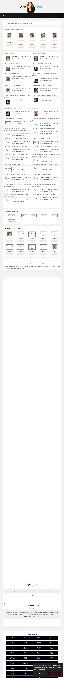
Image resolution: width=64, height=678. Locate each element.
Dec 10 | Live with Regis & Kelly (12, 63)
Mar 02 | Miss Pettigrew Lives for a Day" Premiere (45, 164)
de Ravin (38, 653)
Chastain (38, 662)
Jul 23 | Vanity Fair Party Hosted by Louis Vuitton (17, 146)
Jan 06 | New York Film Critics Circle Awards (44, 194)
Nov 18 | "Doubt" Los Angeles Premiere (42, 85)
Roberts (51, 653)
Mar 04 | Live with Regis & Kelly (12, 164)
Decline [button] (41, 673)
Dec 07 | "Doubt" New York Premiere (42, 63)
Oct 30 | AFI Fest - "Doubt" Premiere (13, 118)
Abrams (51, 638)
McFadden (12, 658)
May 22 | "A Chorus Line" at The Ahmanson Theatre (45, 146)
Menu (4, 16)
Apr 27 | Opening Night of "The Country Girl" (16, 154)
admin (36, 264)
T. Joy (25, 638)
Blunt (51, 648)
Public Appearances (16, 23)
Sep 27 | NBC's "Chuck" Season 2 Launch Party (16, 138)
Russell (12, 672)
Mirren (25, 658)
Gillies (38, 648)
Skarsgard (12, 643)
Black (51, 643)
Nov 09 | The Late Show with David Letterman (44, 95)
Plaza (39, 638)
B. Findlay (25, 662)
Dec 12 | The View (9, 53)
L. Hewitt (12, 662)
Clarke (12, 653)
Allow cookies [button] (54, 673)
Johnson (13, 638)
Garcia (51, 662)
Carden (12, 648)
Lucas (51, 658)
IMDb (32, 595)
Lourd (25, 643)
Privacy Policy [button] (41, 669)
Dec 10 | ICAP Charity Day (39, 53)
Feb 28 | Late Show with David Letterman (15, 174)
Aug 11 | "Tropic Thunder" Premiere (41, 138)
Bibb (25, 672)
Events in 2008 (27, 23)
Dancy (38, 658)
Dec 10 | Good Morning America (12, 73)
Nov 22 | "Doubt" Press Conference (13, 85)
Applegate (38, 643)
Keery (12, 667)
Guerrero (25, 648)
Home (8, 23)
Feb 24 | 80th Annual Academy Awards (42, 174)
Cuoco (25, 667)
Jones (25, 653)
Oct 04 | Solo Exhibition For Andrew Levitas (44, 128)
